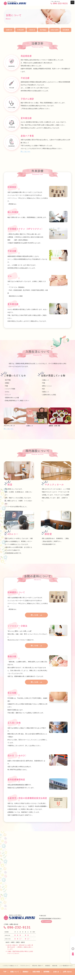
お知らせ (56, 971)
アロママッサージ (25, 965)
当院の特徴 (36, 971)
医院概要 (66, 30)
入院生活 (32, 30)
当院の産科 (54, 30)
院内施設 (43, 30)
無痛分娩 (54, 965)
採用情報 (46, 971)
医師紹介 (26, 971)
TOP (4, 971)
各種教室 (47, 965)
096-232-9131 (27, 892)
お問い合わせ (67, 971)
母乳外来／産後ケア (37, 965)
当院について (14, 971)
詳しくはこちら (25, 151)
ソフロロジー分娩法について (10, 965)
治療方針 (9, 30)
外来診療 (20, 30)
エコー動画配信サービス (66, 965)
